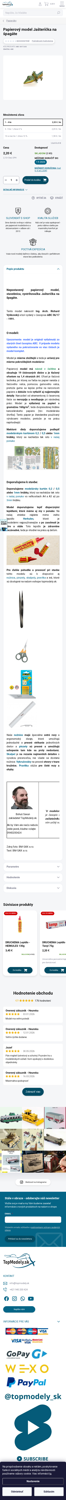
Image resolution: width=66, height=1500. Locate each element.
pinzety (21, 577)
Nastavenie (33, 1481)
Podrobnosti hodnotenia (42, 41)
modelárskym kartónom (21, 433)
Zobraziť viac (33, 1091)
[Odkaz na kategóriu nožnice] (22, 650)
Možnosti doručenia (48, 169)
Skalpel (11, 754)
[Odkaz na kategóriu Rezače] (22, 684)
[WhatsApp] (22, 1298)
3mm (9, 500)
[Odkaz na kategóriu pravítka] (22, 714)
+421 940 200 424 (19, 1289)
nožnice (11, 577)
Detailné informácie (13, 190)
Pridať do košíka (33, 180)
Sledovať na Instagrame (35, 1182)
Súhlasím (49, 1491)
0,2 (37, 433)
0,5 (43, 433)
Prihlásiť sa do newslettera (20, 1239)
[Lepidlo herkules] (33, 549)
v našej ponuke (15, 496)
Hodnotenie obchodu (33, 993)
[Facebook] (6, 1298)
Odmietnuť (17, 1491)
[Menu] (62, 4)
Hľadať (59, 13)
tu (50, 1473)
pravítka (42, 577)
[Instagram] (14, 1298)
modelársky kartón (36, 488)
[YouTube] (30, 1298)
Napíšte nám (19, 1309)
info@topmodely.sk (19, 1283)
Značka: (8, 49)
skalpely (31, 577)
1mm (56, 433)
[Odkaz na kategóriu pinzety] (20, 609)
